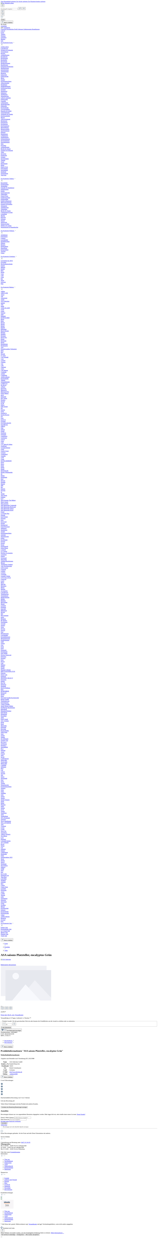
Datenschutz (8, 1163)
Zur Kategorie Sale (6, 923)
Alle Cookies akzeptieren (32, 1234)
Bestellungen (36, 29)
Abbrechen (4, 1125)
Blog (5, 1183)
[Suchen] (20, 8)
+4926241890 (13, 1074)
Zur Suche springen (22, 1)
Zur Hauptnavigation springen (36, 1)
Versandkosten (33, 1224)
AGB (6, 1164)
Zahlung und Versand (10, 1180)
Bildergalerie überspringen (8, 965)
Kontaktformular (15, 1152)
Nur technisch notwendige (8, 1234)
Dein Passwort (5, 1119)
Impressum (7, 1169)
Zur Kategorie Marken (7, 287)
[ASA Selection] (79, 959)
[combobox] (9, 9)
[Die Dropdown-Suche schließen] (24, 8)
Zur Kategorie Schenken (8, 256)
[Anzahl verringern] (4, 1023)
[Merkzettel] (2, 18)
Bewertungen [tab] (8, 1042)
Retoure (6, 1181)
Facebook (7, 1184)
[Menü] (2, 5)
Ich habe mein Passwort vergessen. (11, 1121)
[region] (79, 988)
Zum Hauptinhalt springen (8, 1)
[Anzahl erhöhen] (14, 1023)
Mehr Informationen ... (57, 1233)
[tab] (9, 1040)
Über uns (7, 1159)
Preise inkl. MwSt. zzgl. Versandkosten (12, 1015)
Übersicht (4, 29)
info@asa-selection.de (15, 1072)
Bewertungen (8, 1189)
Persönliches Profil (12, 29)
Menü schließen (8, 22)
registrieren (7, 27)
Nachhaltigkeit (8, 1161)
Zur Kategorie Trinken (7, 178)
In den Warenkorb (6, 1027)
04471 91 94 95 (25, 1142)
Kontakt (6, 1178)
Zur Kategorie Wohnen (7, 231)
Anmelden (4, 26)
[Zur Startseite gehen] (7, 3)
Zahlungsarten (27, 29)
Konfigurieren (20, 1234)
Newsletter (7, 1188)
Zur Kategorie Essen (7, 42)
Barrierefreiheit (8, 1167)
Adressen (20, 29)
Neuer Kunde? (81, 1114)
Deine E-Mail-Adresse (7, 1117)
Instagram (7, 1186)
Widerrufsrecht (8, 1166)
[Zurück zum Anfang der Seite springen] (2, 1230)
